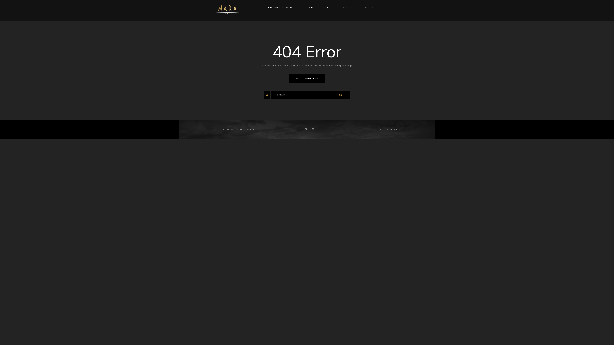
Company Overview (280, 7)
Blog (345, 7)
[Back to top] (606, 337)
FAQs (329, 7)
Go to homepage (307, 78)
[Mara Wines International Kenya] (227, 10)
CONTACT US (366, 7)
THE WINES (309, 7)
